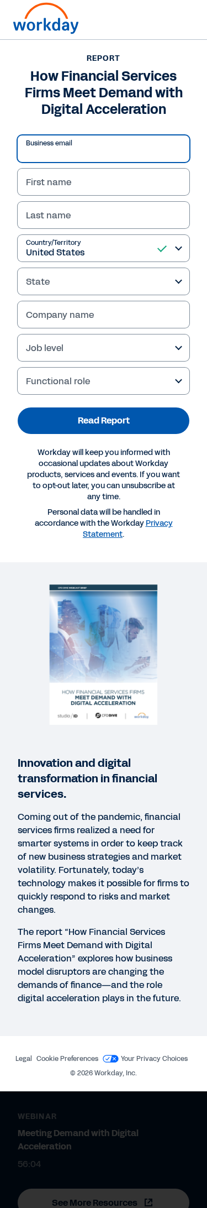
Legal (23, 1058)
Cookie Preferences (67, 1058)
